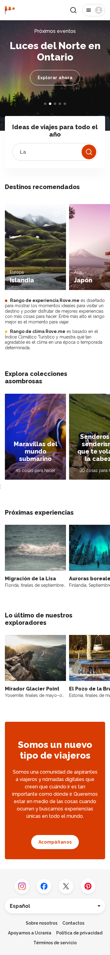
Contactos (73, 923)
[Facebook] (44, 886)
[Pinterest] (88, 886)
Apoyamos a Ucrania (29, 932)
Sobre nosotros (41, 923)
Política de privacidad (79, 932)
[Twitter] (66, 886)
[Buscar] (73, 10)
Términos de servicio (55, 942)
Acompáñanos (55, 842)
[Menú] (93, 10)
